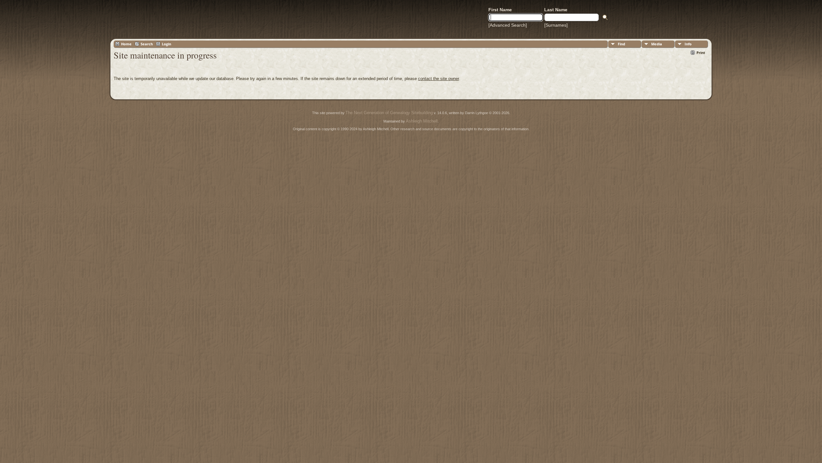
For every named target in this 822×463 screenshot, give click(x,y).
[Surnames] (556, 25)
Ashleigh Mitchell (422, 121)
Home (126, 43)
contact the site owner (438, 78)
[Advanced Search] (507, 25)
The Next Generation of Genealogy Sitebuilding (389, 112)
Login (166, 43)
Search (147, 43)
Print (700, 52)
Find (621, 43)
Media (656, 43)
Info (688, 43)
